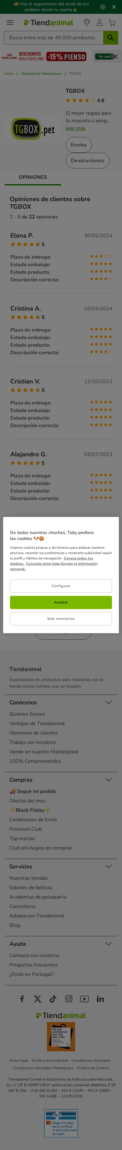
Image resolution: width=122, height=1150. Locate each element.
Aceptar (61, 602)
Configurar (61, 585)
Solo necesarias (61, 618)
